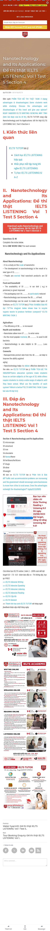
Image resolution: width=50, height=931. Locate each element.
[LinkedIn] (23, 850)
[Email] (31, 850)
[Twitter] (14, 850)
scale (21, 265)
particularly (34, 293)
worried (17, 275)
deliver (27, 365)
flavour (7, 456)
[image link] (25, 34)
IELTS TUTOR (16, 148)
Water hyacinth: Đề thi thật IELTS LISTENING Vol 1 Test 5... (20, 827)
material (23, 336)
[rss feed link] (38, 850)
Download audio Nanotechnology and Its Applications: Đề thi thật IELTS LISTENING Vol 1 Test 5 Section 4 (25, 228)
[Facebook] (5, 850)
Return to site (9, 845)
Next (4, 833)
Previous (5, 823)
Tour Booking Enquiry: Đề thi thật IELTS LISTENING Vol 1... (23, 837)
